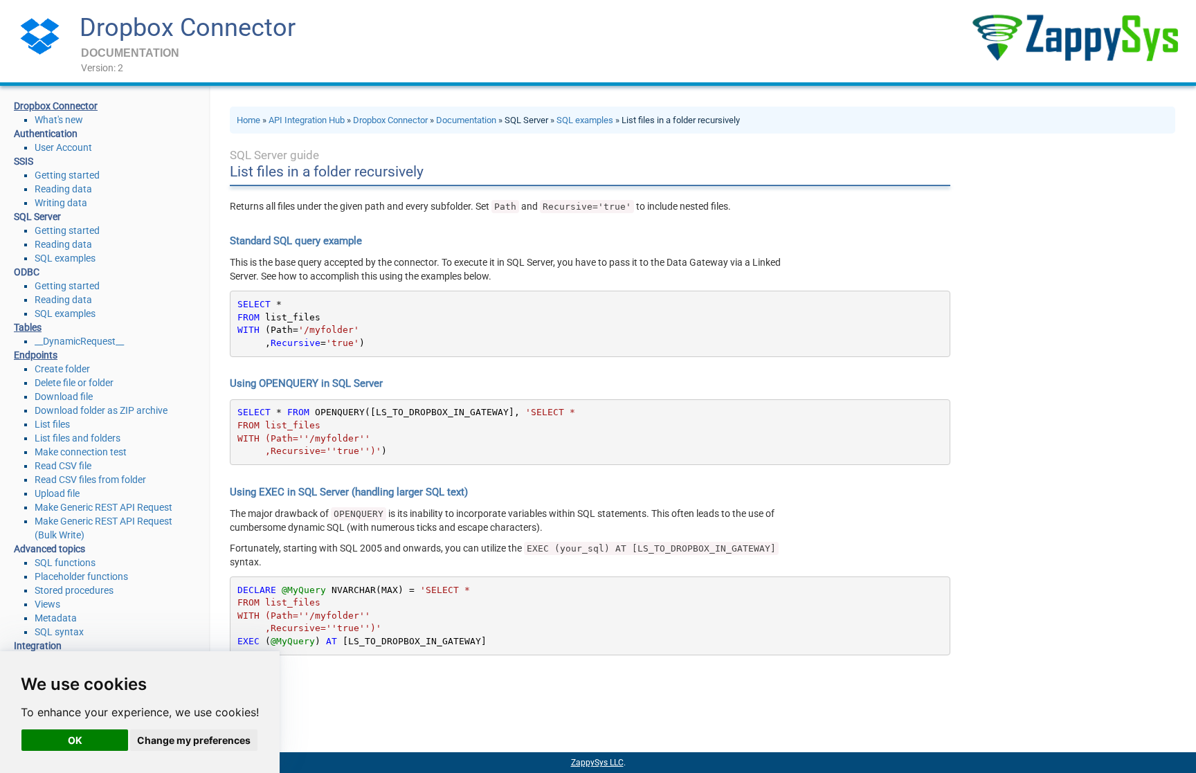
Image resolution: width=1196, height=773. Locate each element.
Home (248, 120)
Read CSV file (63, 465)
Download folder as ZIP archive (101, 410)
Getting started (67, 175)
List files (52, 424)
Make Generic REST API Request (103, 507)
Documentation (466, 120)
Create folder (62, 368)
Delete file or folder (74, 382)
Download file (64, 396)
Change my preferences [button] (194, 740)
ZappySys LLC (597, 762)
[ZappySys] (1075, 38)
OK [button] (75, 740)
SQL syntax (59, 631)
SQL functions (65, 562)
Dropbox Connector (188, 27)
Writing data (61, 202)
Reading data (63, 188)
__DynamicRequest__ (79, 341)
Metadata (56, 618)
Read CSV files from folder (90, 479)
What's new (59, 119)
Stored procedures (74, 590)
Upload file (57, 493)
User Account (63, 147)
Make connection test (81, 451)
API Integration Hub (307, 120)
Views (47, 604)
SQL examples (65, 258)
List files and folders (77, 438)
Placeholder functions (81, 576)
